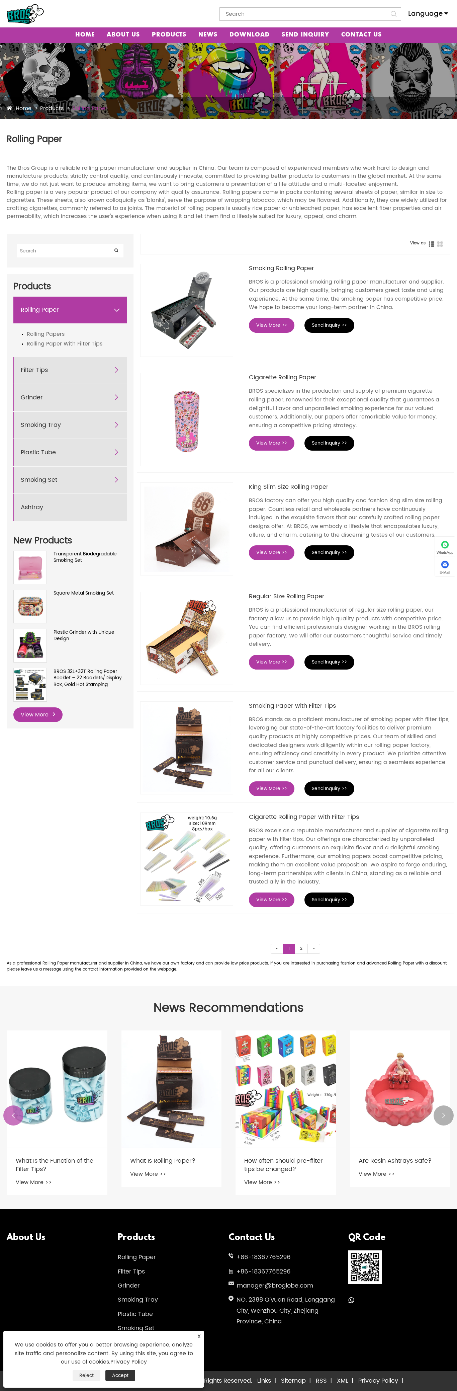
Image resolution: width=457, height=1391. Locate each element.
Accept (120, 1375)
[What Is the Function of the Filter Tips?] (57, 1089)
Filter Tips (34, 370)
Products (169, 35)
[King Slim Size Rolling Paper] (186, 528)
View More (35, 714)
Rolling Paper (89, 108)
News (207, 35)
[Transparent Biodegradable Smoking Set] (30, 554)
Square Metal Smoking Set (84, 593)
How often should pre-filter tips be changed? (283, 1165)
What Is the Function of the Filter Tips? (54, 1165)
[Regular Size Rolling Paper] (186, 638)
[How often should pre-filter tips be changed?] (286, 1089)
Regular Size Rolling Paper (287, 596)
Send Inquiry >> (329, 325)
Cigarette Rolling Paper (282, 377)
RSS (321, 1381)
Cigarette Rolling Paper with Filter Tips (304, 817)
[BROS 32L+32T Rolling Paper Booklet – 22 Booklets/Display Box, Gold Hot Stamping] (30, 671)
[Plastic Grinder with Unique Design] (30, 632)
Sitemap (293, 1381)
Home (85, 35)
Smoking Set (39, 480)
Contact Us (361, 35)
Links (264, 1381)
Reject (86, 1375)
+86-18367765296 (263, 1257)
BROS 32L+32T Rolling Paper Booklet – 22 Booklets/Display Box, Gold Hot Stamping (88, 678)
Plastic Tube (38, 452)
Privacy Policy (378, 1381)
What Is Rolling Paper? (162, 1161)
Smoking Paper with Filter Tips (292, 705)
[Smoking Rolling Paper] (186, 310)
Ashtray (32, 507)
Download (250, 35)
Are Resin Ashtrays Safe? (395, 1161)
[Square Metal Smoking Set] (30, 593)
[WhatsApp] (351, 1300)
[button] (13, 1115)
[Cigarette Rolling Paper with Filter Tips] (186, 859)
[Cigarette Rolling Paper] (186, 419)
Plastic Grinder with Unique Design (84, 635)
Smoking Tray (41, 425)
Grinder (32, 397)
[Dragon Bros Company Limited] (25, 14)
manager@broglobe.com (275, 1286)
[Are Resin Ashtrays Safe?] (400, 1089)
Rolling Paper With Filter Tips (64, 344)
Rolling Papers (46, 334)
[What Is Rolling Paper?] (171, 1089)
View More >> (271, 325)
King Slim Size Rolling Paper (289, 486)
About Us (123, 35)
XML (342, 1381)
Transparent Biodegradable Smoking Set (85, 557)
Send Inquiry (305, 35)
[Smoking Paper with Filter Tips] (186, 747)
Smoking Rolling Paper (281, 268)
